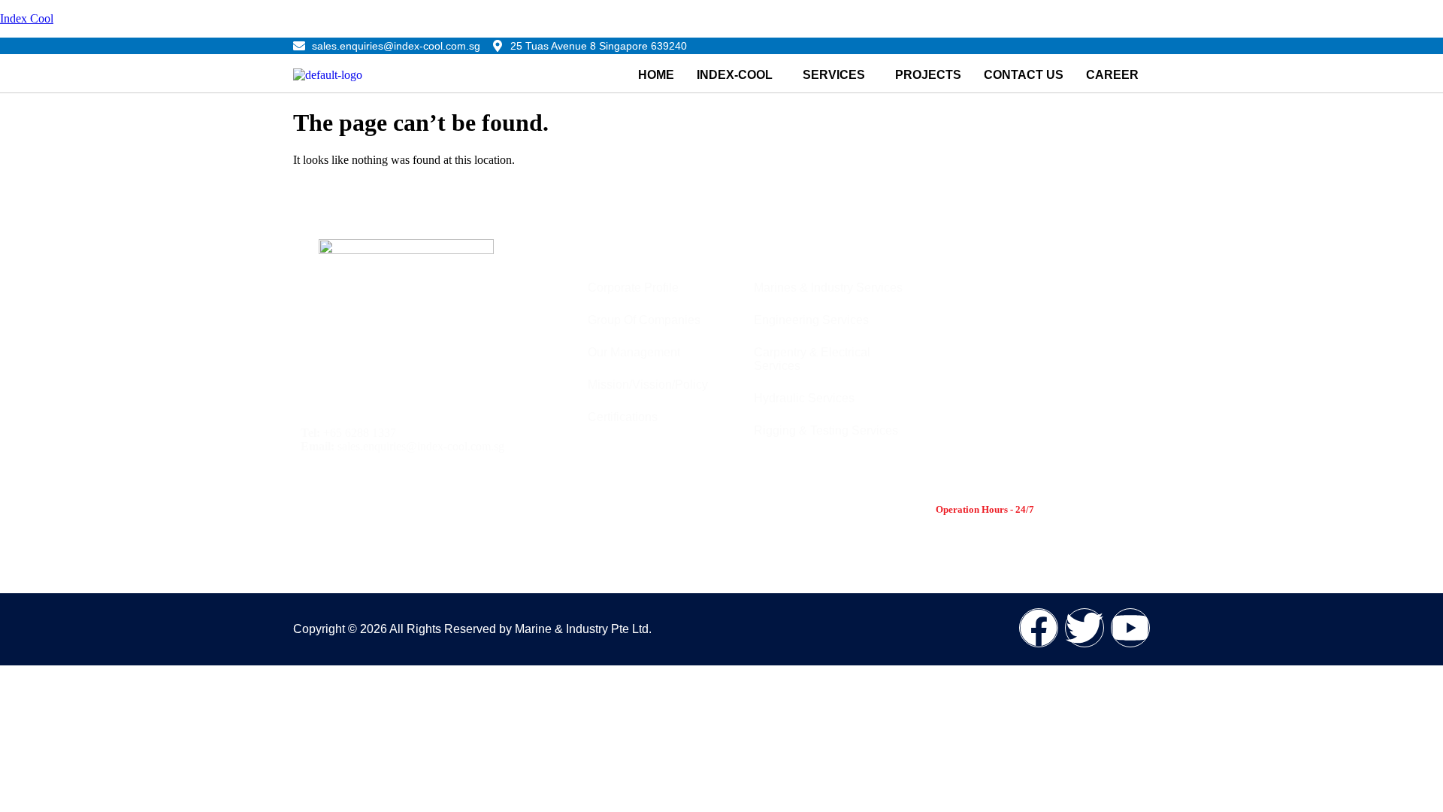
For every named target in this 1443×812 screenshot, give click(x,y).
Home (656, 74)
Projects (928, 74)
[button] (738, 75)
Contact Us (1023, 74)
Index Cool (26, 18)
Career (1112, 74)
